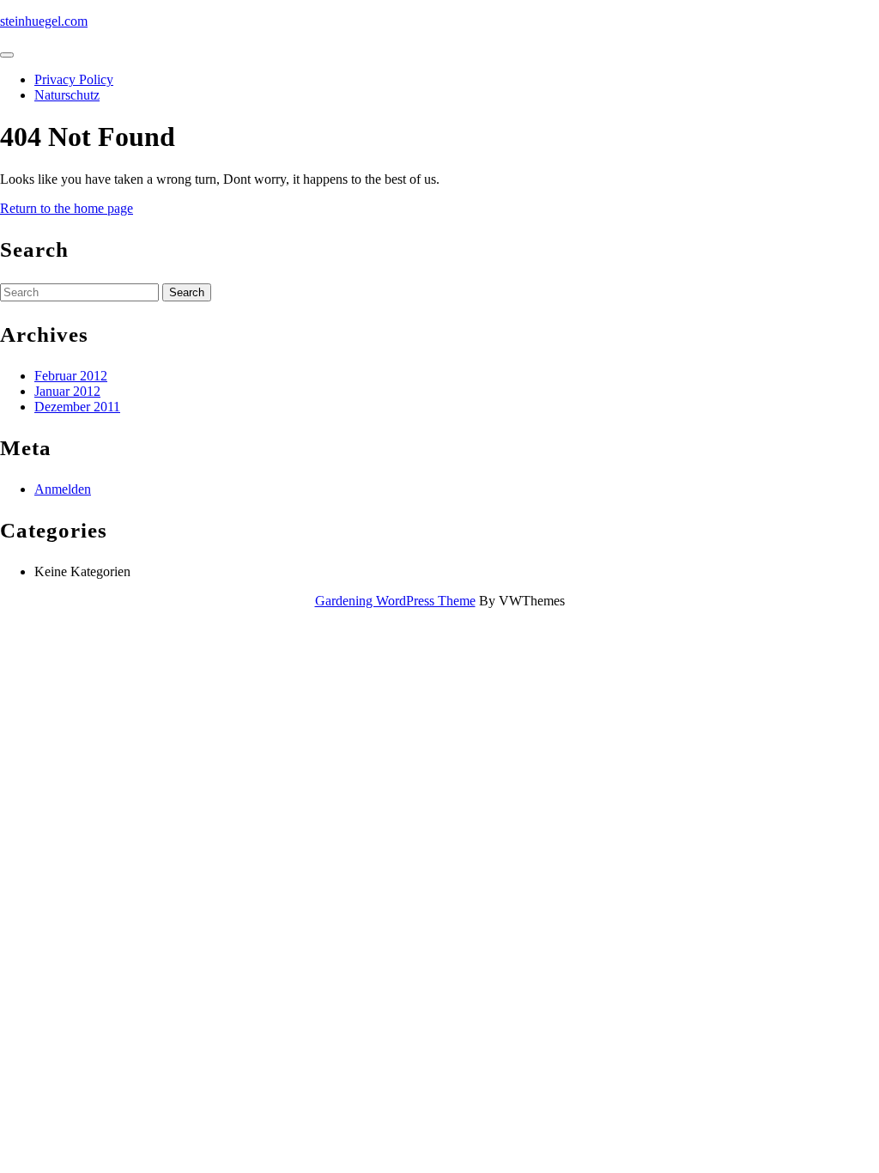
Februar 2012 (70, 375)
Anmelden (62, 489)
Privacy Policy (73, 79)
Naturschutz (67, 95)
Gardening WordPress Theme (395, 600)
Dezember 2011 (77, 406)
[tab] (7, 55)
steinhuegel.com (44, 21)
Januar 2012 (67, 391)
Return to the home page (66, 208)
